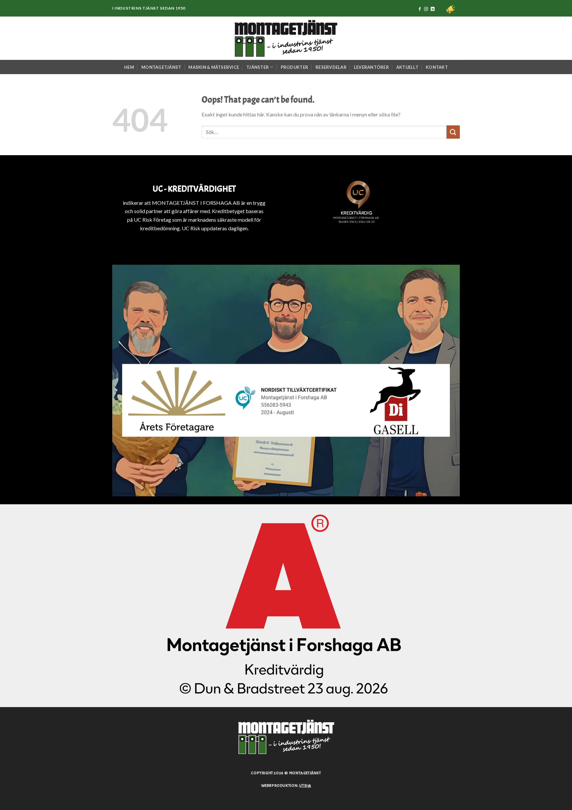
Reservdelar (331, 67)
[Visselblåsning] (450, 9)
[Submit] (453, 131)
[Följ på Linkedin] (433, 9)
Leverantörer (371, 67)
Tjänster (257, 67)
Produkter (294, 67)
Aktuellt (407, 67)
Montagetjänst (161, 67)
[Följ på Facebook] (420, 9)
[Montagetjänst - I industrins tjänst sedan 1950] (286, 38)
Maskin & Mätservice (213, 67)
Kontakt (437, 67)
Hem (129, 67)
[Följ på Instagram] (426, 9)
